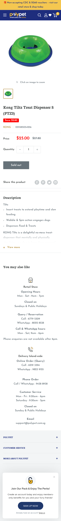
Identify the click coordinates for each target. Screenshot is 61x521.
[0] (55, 15)
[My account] (45, 15)
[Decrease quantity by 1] (20, 149)
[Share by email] (55, 182)
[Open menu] (5, 15)
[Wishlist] (50, 15)
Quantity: (8, 149)
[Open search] (39, 15)
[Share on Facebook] (37, 182)
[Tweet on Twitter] (49, 182)
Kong (7, 127)
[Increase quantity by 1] (37, 149)
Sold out (16, 165)
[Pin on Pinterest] (43, 182)
